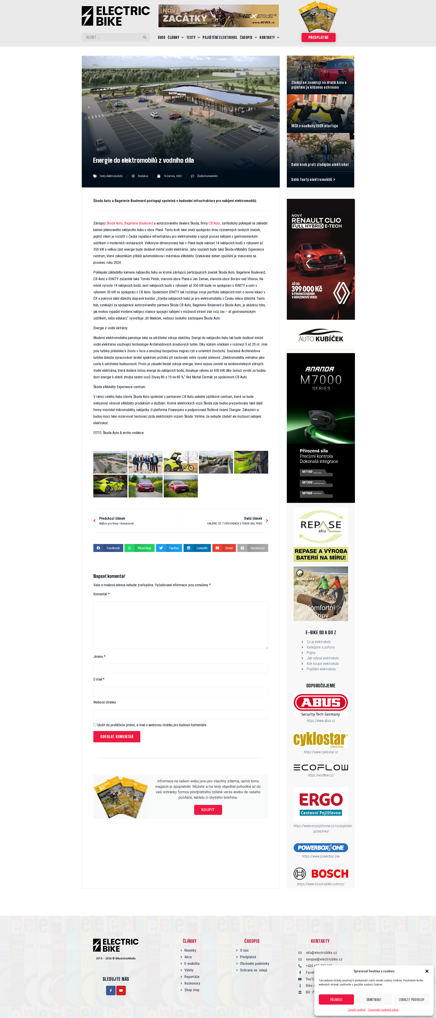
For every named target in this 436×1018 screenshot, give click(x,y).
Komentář (101, 594)
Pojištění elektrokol (220, 37)
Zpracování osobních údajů (383, 1009)
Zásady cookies (357, 1009)
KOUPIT (208, 810)
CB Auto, (215, 223)
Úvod (161, 37)
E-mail (98, 679)
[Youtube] (121, 990)
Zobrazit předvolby (411, 1000)
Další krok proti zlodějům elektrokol (320, 164)
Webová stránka (104, 702)
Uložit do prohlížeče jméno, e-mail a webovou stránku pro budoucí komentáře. (152, 725)
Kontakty (267, 37)
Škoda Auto (115, 223)
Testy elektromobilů (110, 176)
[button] (427, 971)
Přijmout (336, 1000)
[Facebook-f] (111, 990)
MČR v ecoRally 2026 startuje (314, 126)
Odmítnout (374, 1000)
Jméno (99, 657)
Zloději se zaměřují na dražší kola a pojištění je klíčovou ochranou (319, 84)
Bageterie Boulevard (138, 223)
